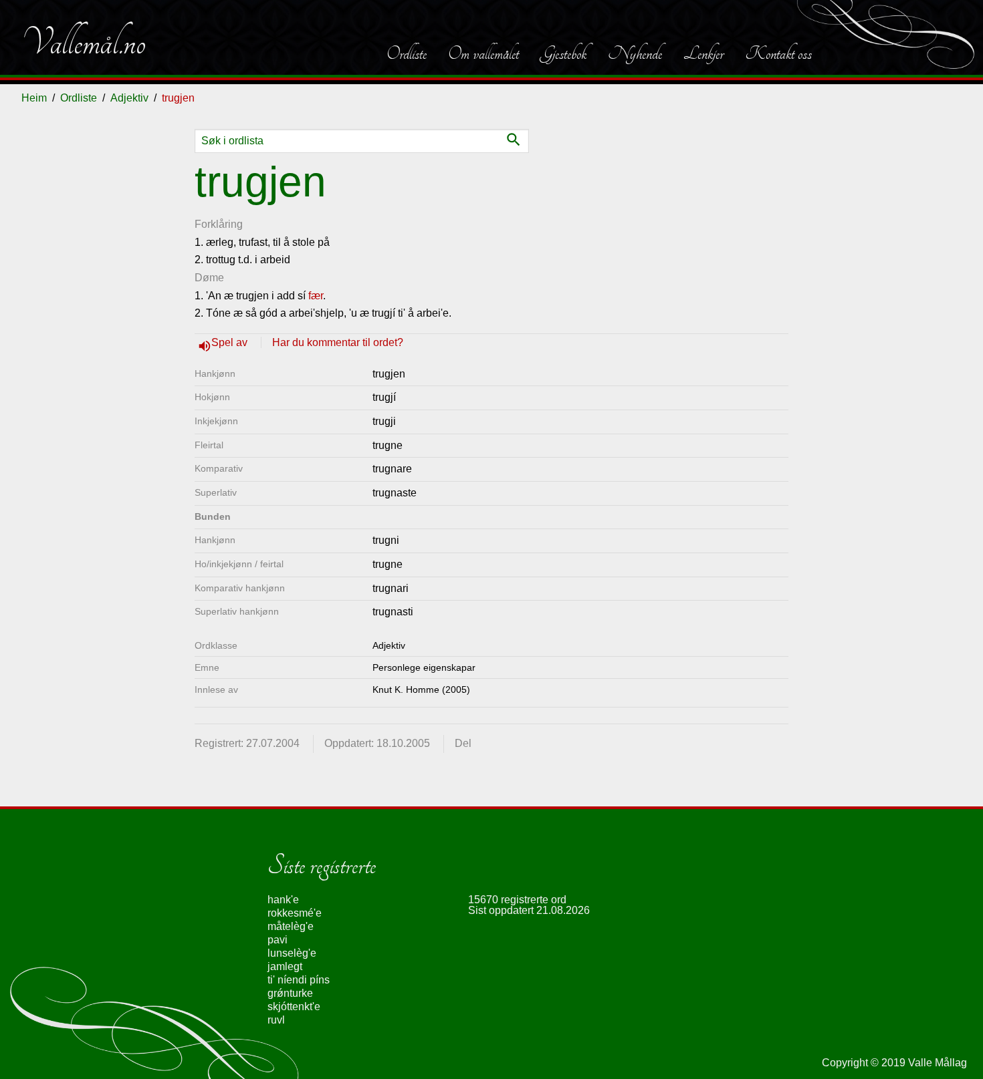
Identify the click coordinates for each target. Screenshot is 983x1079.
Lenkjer (703, 53)
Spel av (230, 342)
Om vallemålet (483, 53)
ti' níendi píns (298, 979)
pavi (277, 939)
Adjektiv (129, 98)
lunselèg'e (291, 953)
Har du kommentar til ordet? (337, 342)
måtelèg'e (290, 926)
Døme (209, 277)
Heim (34, 98)
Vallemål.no (83, 42)
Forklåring (219, 224)
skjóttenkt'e (293, 1006)
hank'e (283, 899)
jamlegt (284, 966)
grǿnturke (290, 993)
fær (315, 295)
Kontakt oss (778, 53)
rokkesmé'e (294, 913)
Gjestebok (563, 53)
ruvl (276, 1020)
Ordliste (407, 53)
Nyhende (635, 53)
